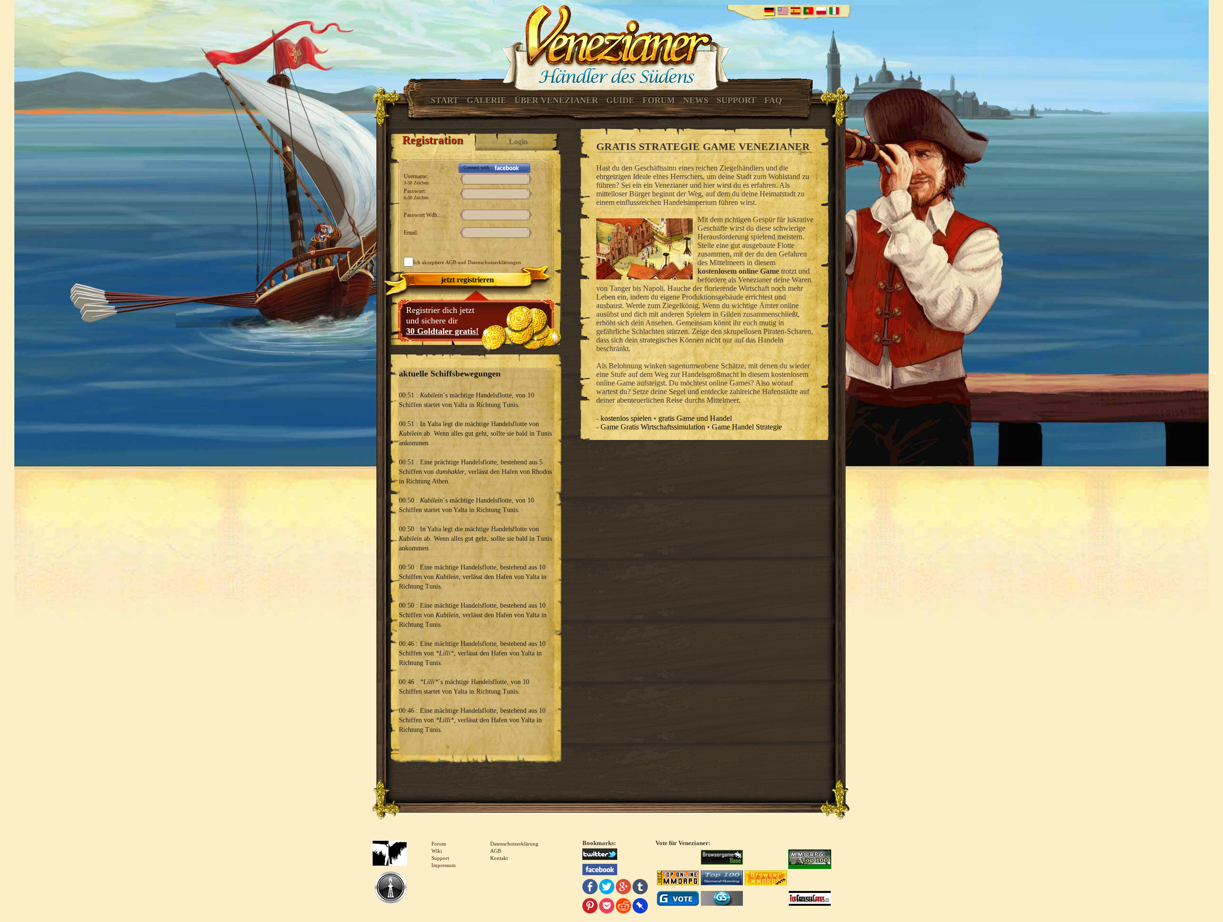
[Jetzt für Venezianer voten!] (722, 858)
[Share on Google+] (623, 888)
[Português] (808, 10)
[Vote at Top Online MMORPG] (678, 879)
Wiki (436, 851)
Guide (620, 100)
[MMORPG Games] (810, 858)
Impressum (443, 865)
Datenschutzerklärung (514, 844)
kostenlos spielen (626, 418)
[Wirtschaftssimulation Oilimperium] (390, 888)
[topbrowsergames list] (810, 899)
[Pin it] (590, 907)
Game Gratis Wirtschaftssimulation (653, 427)
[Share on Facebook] (590, 888)
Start (445, 100)
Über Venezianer (556, 100)
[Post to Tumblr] (640, 888)
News (695, 100)
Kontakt (499, 858)
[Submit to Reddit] (623, 907)
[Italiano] (834, 10)
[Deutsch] (769, 11)
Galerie (486, 100)
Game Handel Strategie (747, 427)
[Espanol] (795, 10)
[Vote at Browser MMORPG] (766, 879)
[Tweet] (606, 888)
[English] (782, 10)
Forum (659, 100)
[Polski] (821, 10)
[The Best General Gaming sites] (722, 879)
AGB (450, 262)
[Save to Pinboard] (640, 907)
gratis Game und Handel (695, 418)
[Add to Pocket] (606, 907)
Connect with (476, 167)
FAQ (773, 100)
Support (736, 100)
